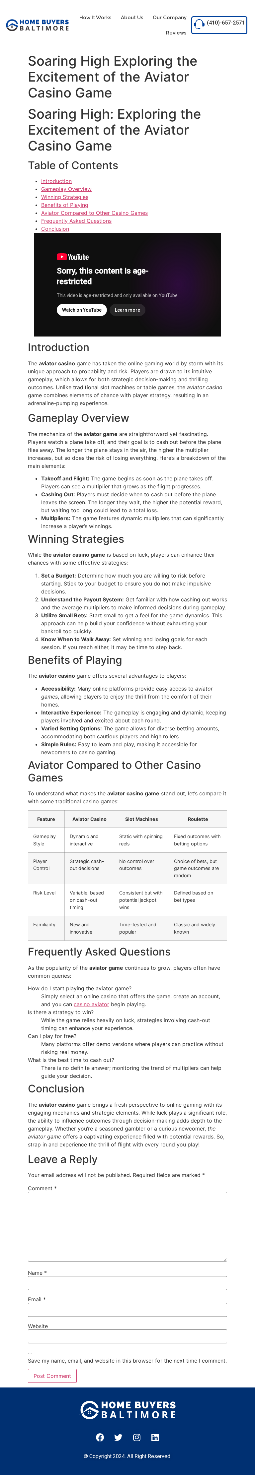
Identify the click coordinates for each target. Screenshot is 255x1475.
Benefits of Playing (64, 205)
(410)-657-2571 (226, 23)
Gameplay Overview (66, 189)
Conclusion (55, 228)
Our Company (170, 18)
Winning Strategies (64, 197)
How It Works (95, 18)
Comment (42, 1188)
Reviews (176, 33)
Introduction (56, 181)
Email (37, 1299)
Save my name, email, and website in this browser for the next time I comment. (127, 1360)
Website (38, 1326)
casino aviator (91, 1004)
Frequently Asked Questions (76, 220)
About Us (132, 18)
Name (37, 1272)
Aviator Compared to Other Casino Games (94, 213)
